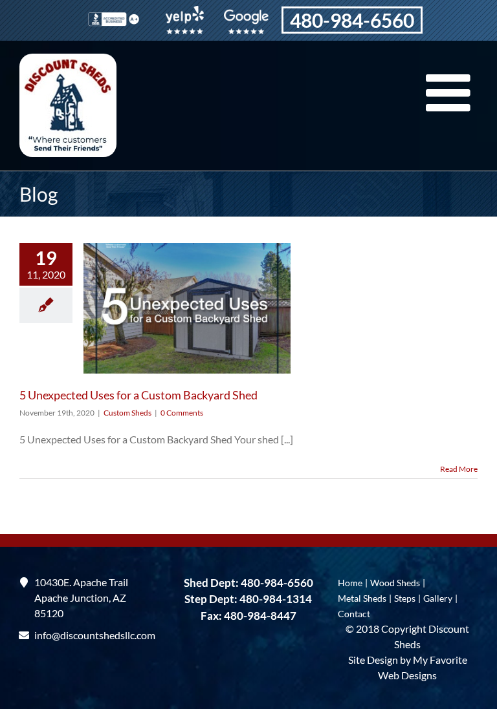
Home (350, 582)
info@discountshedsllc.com (89, 635)
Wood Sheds (395, 582)
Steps (404, 598)
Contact (354, 613)
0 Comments (181, 413)
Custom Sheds (127, 413)
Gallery (437, 598)
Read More (459, 469)
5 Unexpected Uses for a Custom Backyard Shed (138, 395)
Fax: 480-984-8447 (248, 615)
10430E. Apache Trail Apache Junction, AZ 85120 (81, 597)
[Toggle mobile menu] (452, 92)
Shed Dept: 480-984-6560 (248, 582)
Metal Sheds (362, 598)
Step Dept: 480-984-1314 (248, 599)
